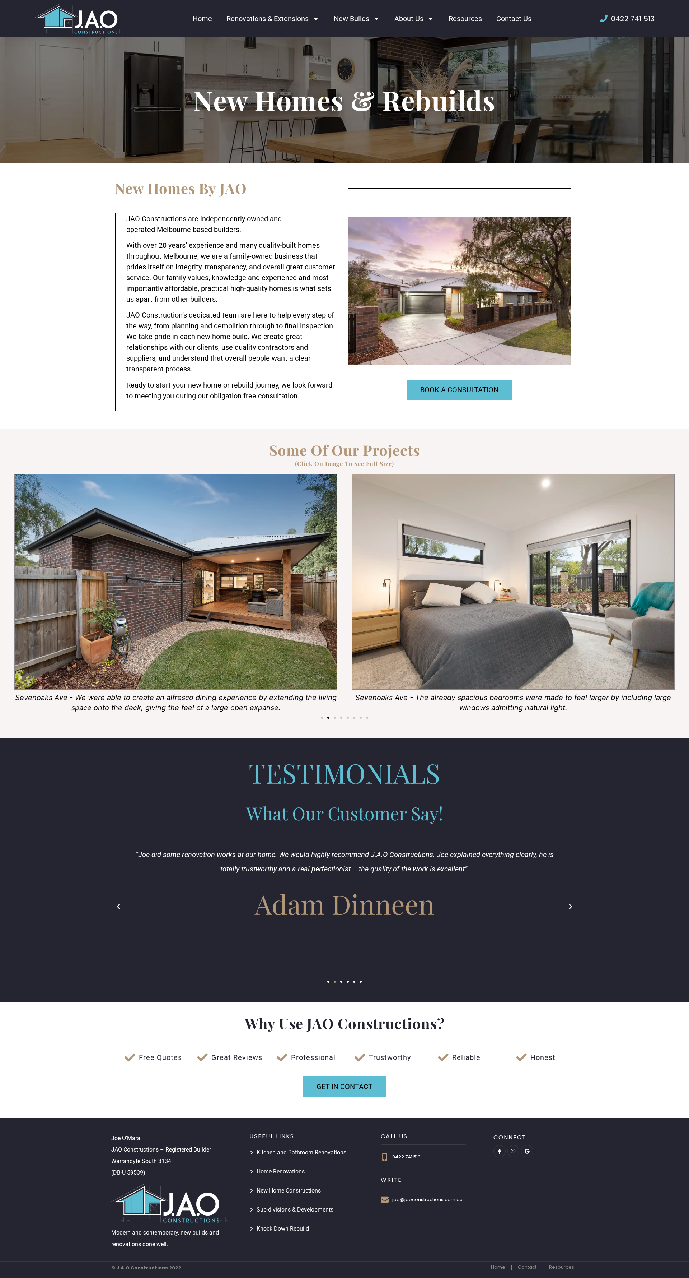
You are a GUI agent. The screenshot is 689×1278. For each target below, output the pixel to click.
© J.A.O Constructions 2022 (146, 1267)
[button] (322, 718)
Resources (465, 18)
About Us (408, 18)
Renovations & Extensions (267, 18)
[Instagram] (513, 1151)
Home (202, 18)
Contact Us (513, 18)
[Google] (527, 1151)
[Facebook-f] (499, 1151)
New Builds (351, 18)
